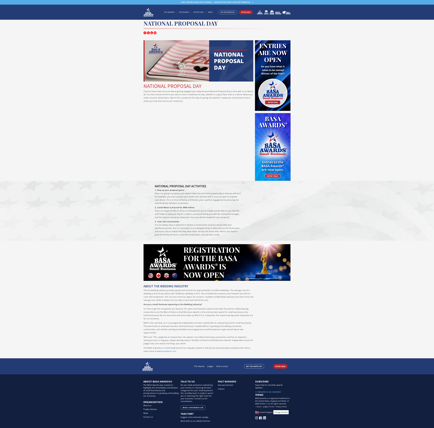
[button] (170, 12)
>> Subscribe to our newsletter (268, 392)
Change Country (281, 412)
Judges (210, 366)
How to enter (222, 366)
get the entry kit (228, 12)
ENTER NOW (245, 12)
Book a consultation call (193, 407)
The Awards (199, 366)
